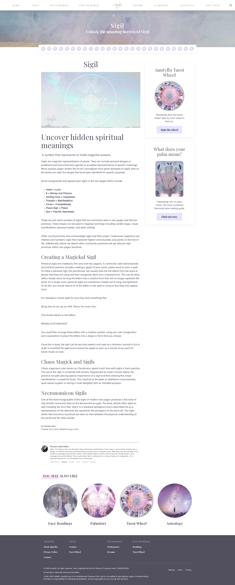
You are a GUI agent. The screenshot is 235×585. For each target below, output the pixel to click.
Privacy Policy (51, 552)
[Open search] (231, 5)
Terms (180, 570)
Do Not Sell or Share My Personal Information (61, 572)
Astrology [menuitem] (187, 5)
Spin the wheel (169, 129)
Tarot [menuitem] (36, 5)
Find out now (169, 216)
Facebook (93, 462)
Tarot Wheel (75, 552)
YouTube (71, 462)
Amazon (64, 462)
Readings (137, 547)
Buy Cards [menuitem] (213, 5)
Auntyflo (53, 568)
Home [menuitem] (16, 5)
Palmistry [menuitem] (161, 5)
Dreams (111, 552)
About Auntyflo (51, 547)
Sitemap (171, 570)
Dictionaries (113, 547)
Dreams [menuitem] (138, 5)
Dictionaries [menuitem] (59, 5)
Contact (47, 557)
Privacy (188, 570)
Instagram (85, 462)
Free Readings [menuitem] (89, 5)
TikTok (78, 462)
